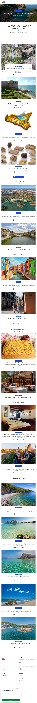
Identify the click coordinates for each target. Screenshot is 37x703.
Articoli (20, 657)
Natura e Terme (18, 66)
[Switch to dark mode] (33, 2)
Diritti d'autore (10, 686)
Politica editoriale (31, 686)
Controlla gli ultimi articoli (18, 176)
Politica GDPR (26, 686)
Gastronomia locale (18, 166)
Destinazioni (18, 101)
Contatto (22, 686)
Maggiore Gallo (3, 678)
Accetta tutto (11, 700)
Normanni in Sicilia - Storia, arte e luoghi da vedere (26, 666)
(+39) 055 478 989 (5, 669)
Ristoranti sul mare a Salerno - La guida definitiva (26, 659)
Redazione (3, 673)
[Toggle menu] (34, 2)
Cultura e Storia (21, 680)
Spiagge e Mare (18, 507)
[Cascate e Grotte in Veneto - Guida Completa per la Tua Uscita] (18, 57)
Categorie (21, 673)
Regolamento (5, 686)
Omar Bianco (3, 677)
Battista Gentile (3, 675)
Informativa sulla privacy (16, 686)
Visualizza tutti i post (18, 183)
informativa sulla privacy (9, 695)
